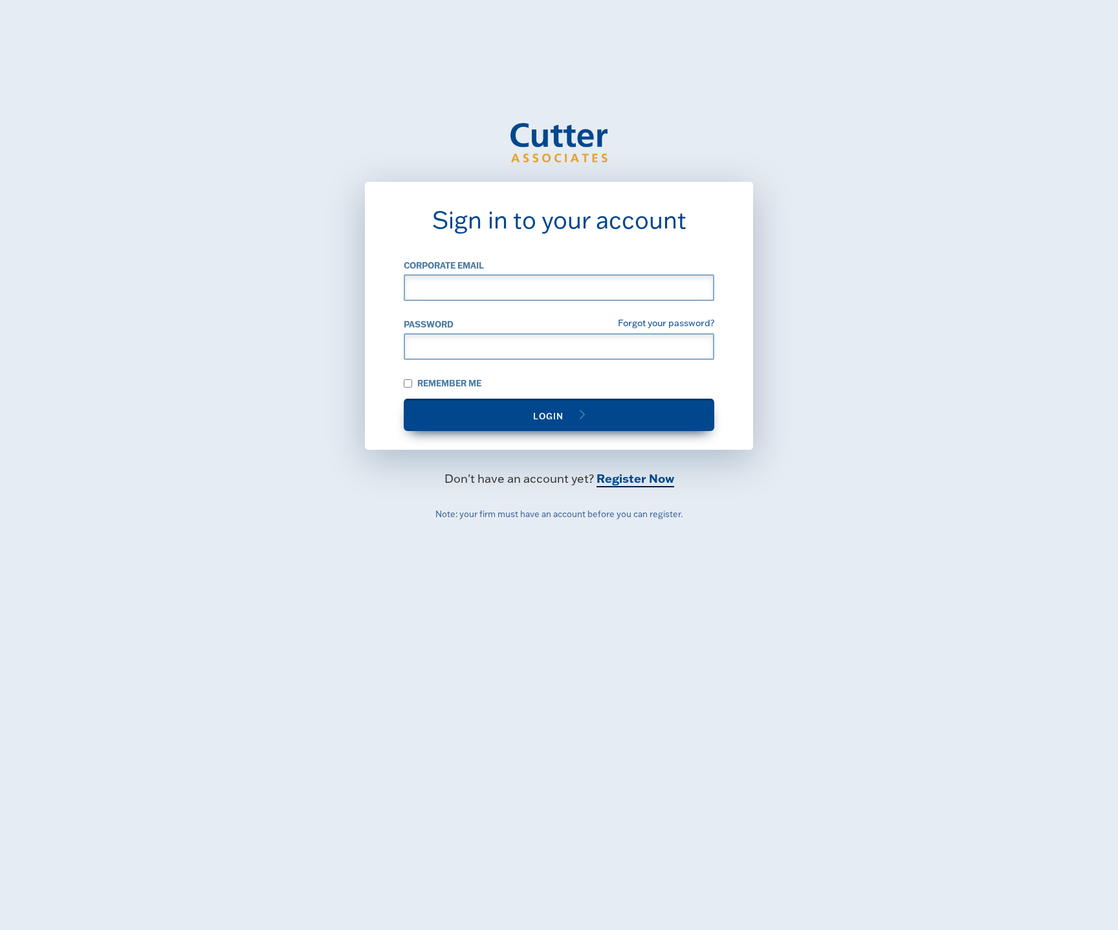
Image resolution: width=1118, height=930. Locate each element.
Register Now (635, 478)
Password (429, 323)
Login (548, 415)
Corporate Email (444, 265)
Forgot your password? (666, 322)
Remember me (448, 382)
